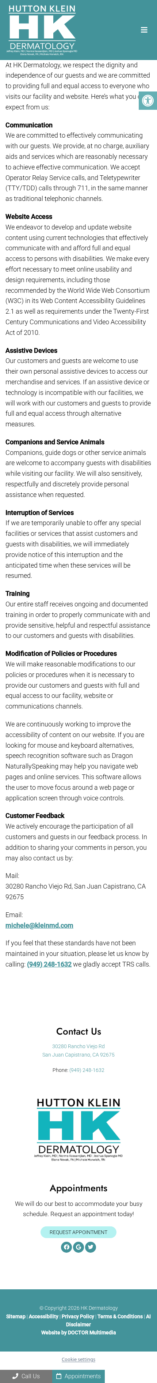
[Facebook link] (66, 1247)
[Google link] (78, 1247)
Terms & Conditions (120, 1316)
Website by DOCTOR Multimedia (78, 1332)
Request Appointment (78, 1232)
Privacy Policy (78, 1316)
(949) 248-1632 (49, 964)
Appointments (82, 1376)
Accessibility (43, 1316)
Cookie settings (78, 1359)
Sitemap (16, 1316)
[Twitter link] (90, 1247)
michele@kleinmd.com (39, 925)
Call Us (30, 1376)
